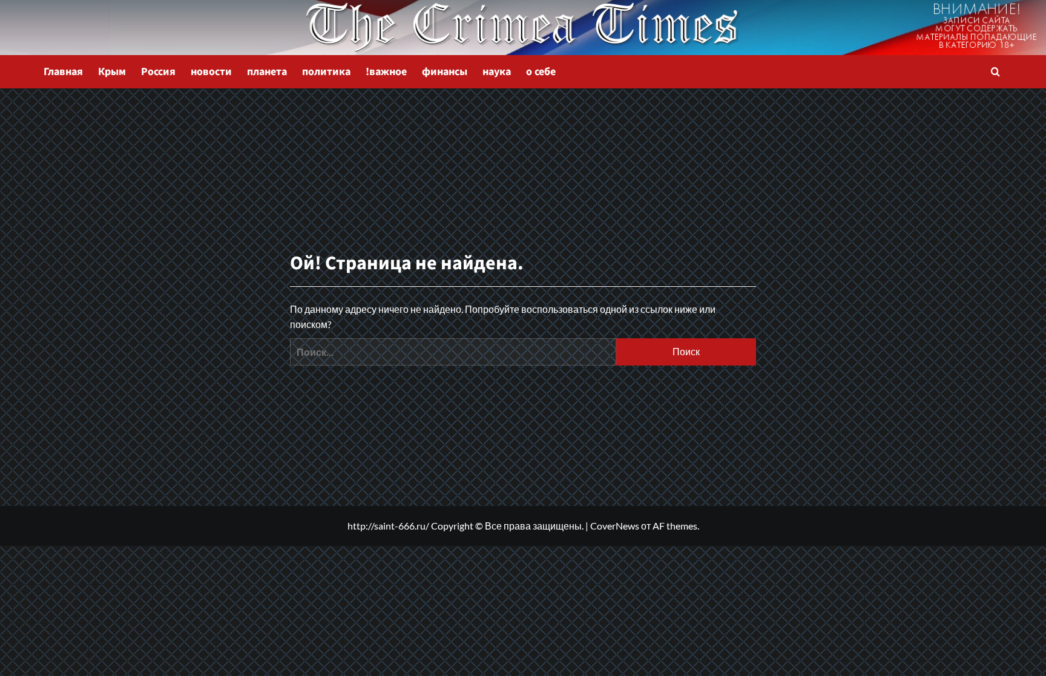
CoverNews (614, 525)
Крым (112, 71)
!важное (386, 71)
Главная (63, 71)
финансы (444, 71)
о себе (541, 71)
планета (267, 71)
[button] (995, 71)
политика (326, 71)
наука (496, 71)
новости (211, 71)
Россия (158, 71)
